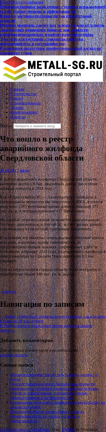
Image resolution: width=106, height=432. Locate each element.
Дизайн (16, 107)
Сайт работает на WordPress (25, 429)
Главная (17, 89)
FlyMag (68, 429)
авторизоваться (13, 355)
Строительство (23, 94)
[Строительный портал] (51, 80)
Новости (17, 117)
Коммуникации (24, 112)
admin (25, 170)
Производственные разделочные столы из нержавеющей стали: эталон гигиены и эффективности (52, 9)
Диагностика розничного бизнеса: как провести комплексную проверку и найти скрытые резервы (47, 32)
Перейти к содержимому (21, 2)
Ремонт (16, 98)
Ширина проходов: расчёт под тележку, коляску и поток (52, 25)
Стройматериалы (25, 103)
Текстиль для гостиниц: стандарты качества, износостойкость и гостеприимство (42, 41)
